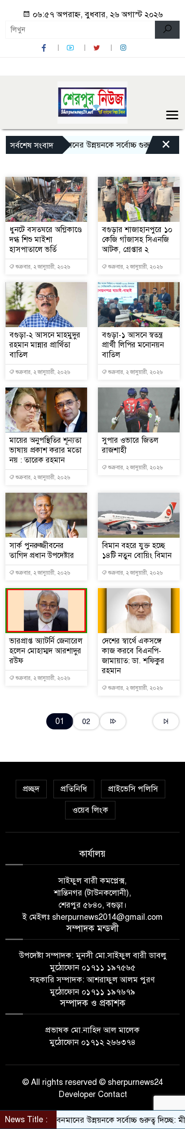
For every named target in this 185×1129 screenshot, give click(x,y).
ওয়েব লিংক (90, 810)
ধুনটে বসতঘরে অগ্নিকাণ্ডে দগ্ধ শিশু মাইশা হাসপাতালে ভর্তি (45, 239)
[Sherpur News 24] (92, 102)
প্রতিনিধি (74, 789)
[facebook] (45, 48)
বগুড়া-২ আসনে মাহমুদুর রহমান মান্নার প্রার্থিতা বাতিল (44, 345)
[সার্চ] (167, 30)
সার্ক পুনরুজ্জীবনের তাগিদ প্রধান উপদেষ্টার (41, 550)
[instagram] (124, 48)
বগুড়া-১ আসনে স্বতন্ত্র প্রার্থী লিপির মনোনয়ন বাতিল (133, 345)
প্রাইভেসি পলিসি (133, 789)
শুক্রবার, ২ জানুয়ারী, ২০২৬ (42, 267)
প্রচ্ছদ (31, 789)
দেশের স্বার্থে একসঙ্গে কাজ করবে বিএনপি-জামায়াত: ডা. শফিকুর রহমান (133, 655)
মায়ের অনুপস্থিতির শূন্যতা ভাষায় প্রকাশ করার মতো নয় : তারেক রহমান (45, 450)
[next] (113, 721)
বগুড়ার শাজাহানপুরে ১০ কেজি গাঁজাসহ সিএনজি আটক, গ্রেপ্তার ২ (137, 239)
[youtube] (71, 48)
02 (86, 721)
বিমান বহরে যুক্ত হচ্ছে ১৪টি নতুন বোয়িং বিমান (137, 550)
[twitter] (97, 48)
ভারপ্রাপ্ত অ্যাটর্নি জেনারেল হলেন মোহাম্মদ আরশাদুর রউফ (46, 651)
